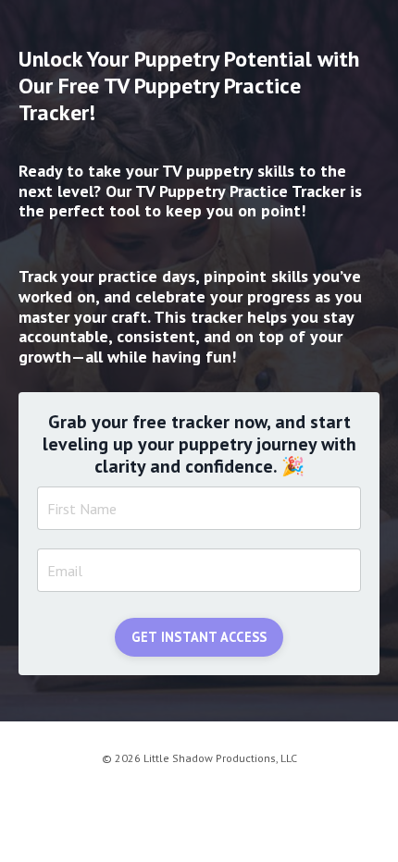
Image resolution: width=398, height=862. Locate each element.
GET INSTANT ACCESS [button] (199, 637)
